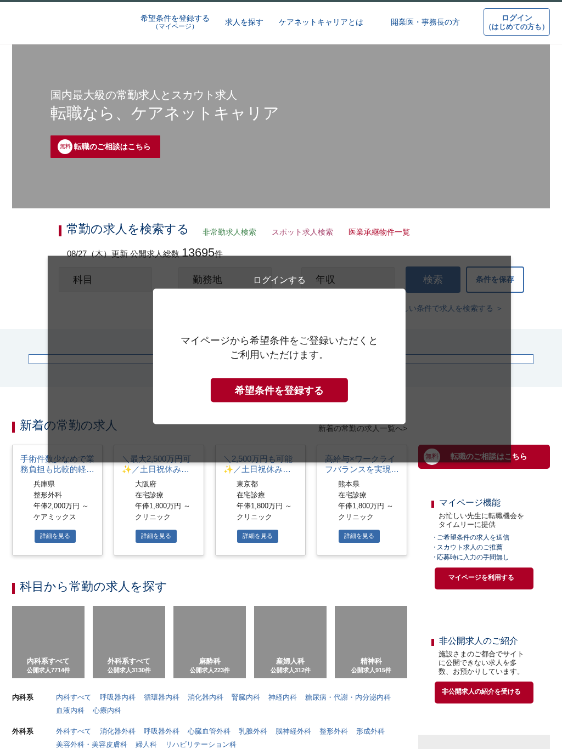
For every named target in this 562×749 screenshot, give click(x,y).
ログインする (279, 497)
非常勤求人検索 (227, 233)
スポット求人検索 (299, 233)
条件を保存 (495, 284)
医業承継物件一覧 (376, 233)
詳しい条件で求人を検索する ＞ (448, 314)
